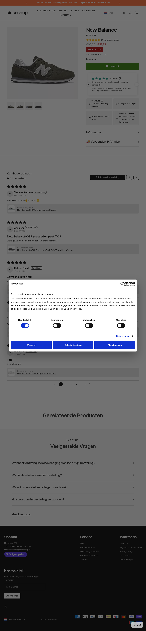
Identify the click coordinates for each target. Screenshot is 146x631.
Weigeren (31, 345)
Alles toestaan (115, 345)
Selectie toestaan (73, 345)
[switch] (57, 325)
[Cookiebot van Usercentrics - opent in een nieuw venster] (122, 284)
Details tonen (122, 336)
